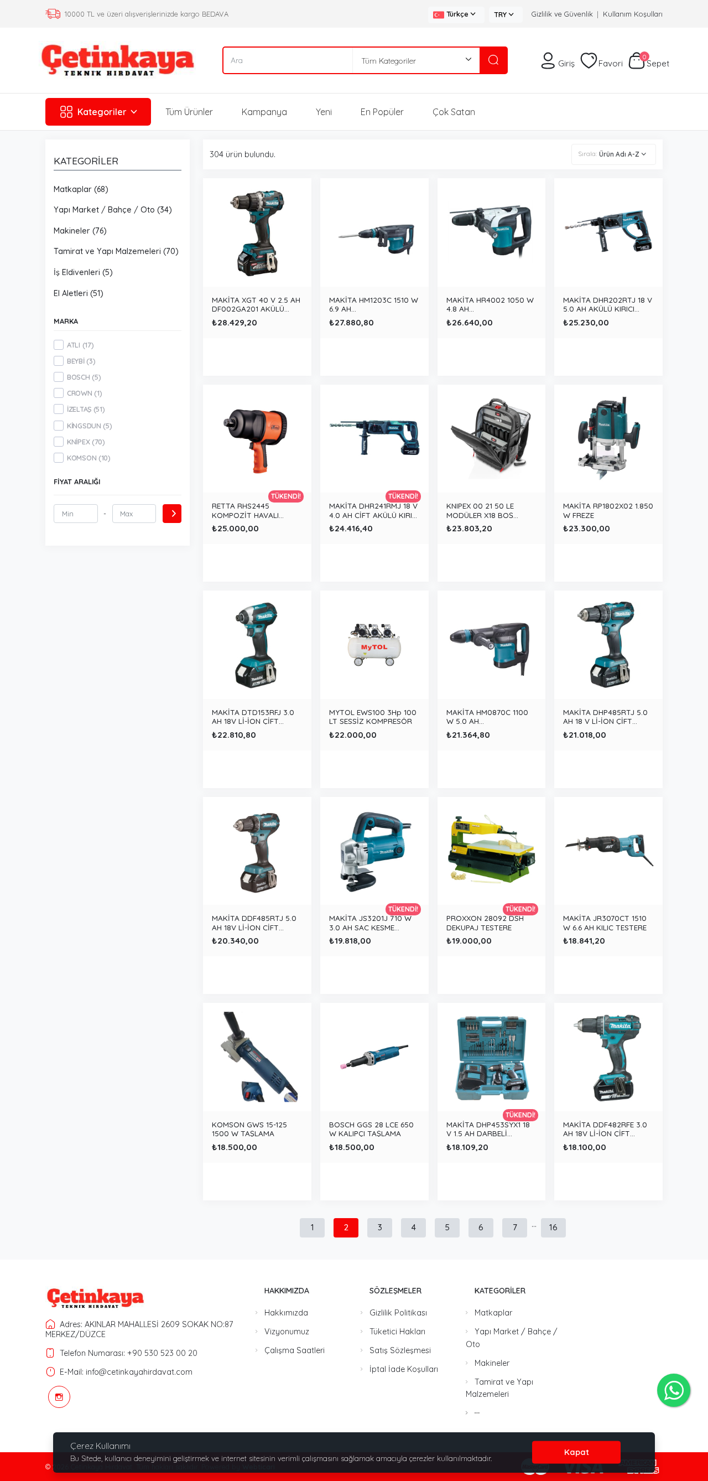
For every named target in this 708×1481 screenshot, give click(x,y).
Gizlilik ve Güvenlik (562, 13)
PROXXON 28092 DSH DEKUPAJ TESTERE (485, 922)
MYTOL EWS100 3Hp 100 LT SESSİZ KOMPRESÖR (373, 716)
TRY (500, 14)
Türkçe (457, 13)
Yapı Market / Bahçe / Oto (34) (113, 210)
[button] (477, 1413)
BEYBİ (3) (81, 360)
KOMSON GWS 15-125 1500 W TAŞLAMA (249, 1128)
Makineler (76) (80, 231)
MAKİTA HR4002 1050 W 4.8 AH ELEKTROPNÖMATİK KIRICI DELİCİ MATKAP (490, 304)
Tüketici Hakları (397, 1332)
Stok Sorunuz (257, 555)
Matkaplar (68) (81, 189)
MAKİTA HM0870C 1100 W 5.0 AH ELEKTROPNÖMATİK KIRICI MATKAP (487, 716)
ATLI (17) (80, 344)
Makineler (492, 1363)
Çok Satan (454, 111)
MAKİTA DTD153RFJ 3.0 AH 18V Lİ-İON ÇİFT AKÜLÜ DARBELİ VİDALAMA (253, 716)
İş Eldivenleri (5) (83, 272)
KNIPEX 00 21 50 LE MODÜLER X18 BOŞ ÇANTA (480, 509)
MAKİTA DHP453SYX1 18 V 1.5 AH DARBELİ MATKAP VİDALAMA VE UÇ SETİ (488, 1128)
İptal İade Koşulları (403, 1369)
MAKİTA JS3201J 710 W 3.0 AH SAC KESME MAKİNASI (370, 922)
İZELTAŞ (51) (86, 409)
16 (553, 1227)
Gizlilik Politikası (398, 1313)
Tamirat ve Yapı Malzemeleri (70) (116, 251)
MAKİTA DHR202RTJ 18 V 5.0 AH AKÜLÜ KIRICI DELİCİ (607, 304)
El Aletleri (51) (78, 293)
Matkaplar (493, 1313)
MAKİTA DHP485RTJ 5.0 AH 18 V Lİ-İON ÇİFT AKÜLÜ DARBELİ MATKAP (607, 716)
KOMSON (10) (89, 457)
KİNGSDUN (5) (89, 425)
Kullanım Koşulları (633, 13)
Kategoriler (102, 111)
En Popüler (382, 111)
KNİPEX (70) (86, 441)
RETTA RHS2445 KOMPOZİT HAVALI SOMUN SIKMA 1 (245, 509)
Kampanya (264, 111)
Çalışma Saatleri (294, 1350)
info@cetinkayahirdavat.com (139, 1372)
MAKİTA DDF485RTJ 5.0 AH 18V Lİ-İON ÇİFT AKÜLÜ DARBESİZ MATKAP (254, 922)
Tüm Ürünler (189, 111)
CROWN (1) (84, 393)
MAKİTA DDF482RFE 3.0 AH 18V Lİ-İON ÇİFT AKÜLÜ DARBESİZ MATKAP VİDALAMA (605, 1128)
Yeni (324, 111)
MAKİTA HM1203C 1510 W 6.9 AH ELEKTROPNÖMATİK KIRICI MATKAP (373, 304)
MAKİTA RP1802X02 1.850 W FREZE (608, 509)
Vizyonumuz (286, 1332)
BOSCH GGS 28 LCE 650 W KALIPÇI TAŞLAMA (371, 1128)
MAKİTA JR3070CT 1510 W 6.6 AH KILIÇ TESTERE (605, 922)
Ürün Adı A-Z (619, 154)
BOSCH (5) (84, 376)
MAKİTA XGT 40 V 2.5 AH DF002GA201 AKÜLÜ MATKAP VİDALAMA (256, 304)
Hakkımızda (286, 1313)
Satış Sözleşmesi (400, 1350)
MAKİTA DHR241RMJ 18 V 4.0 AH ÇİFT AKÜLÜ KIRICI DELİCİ (374, 509)
